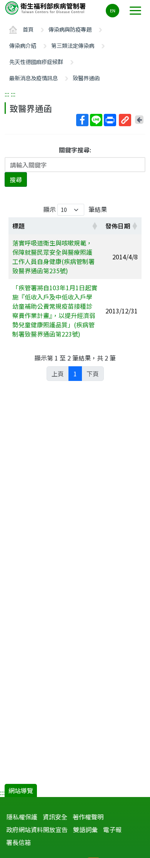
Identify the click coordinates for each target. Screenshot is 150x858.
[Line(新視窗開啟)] (96, 120)
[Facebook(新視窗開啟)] (82, 120)
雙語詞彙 (85, 829)
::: (7, 93)
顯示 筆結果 (75, 209)
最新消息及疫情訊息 (33, 78)
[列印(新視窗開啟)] (110, 120)
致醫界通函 (86, 78)
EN (112, 10)
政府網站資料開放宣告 (37, 829)
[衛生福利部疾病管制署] (46, 7)
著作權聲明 (88, 816)
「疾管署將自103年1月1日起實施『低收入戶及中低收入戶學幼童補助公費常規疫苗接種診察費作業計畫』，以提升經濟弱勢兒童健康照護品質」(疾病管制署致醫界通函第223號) (54, 310)
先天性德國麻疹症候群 (36, 62)
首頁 (28, 29)
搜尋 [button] (16, 179)
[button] (94, 225)
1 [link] (75, 373)
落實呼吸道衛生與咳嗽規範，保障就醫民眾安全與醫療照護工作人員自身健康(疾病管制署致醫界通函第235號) (53, 256)
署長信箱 (18, 842)
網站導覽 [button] (20, 790)
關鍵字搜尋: (75, 149)
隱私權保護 (22, 816)
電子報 (112, 829)
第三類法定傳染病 (72, 45)
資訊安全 (55, 816)
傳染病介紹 (22, 45)
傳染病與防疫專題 (70, 29)
